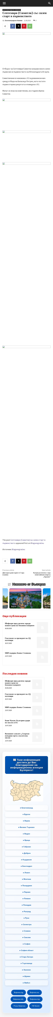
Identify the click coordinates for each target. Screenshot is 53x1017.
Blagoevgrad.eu (37, 543)
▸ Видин (26, 834)
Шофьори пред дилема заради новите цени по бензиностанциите (19, 624)
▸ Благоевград (26, 808)
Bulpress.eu (34, 992)
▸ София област (27, 950)
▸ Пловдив (26, 905)
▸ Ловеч (26, 873)
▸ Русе (26, 918)
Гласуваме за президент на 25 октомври (18, 639)
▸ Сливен (26, 931)
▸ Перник (26, 892)
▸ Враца (26, 840)
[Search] (49, 3)
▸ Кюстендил (26, 866)
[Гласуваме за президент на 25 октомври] (42, 642)
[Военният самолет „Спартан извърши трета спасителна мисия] (37, 737)
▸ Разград (26, 911)
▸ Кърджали (26, 860)
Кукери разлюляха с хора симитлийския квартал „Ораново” (42, 575)
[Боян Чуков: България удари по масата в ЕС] (37, 724)
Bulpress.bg (18, 992)
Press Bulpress (19, 1006)
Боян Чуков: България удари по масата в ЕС (17, 721)
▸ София (26, 944)
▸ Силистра (26, 924)
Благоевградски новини (11, 10)
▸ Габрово (26, 847)
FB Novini (35, 1006)
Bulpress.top (35, 999)
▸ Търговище (26, 963)
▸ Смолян (27, 937)
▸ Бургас (26, 814)
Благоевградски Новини (13, 20)
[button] (4, 3)
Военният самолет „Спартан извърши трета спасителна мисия (17, 736)
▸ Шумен (26, 976)
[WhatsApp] (29, 26)
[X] (18, 26)
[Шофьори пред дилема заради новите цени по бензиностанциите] (42, 627)
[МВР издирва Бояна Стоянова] (42, 657)
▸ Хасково (26, 970)
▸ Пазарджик (26, 886)
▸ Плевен (26, 899)
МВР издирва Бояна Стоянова (18, 653)
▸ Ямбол (26, 983)
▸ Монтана (26, 879)
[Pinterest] (24, 26)
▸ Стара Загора (26, 957)
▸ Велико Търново (26, 827)
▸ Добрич (27, 853)
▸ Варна (26, 821)
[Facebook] (12, 26)
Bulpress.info (18, 999)
